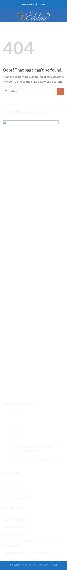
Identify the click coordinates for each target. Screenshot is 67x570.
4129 (15, 415)
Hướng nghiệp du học (17, 491)
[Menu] (5, 15)
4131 (15, 425)
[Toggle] (62, 484)
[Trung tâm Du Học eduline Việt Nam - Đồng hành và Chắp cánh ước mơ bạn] (33, 15)
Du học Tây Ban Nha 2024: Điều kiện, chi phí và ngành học (36, 449)
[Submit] (60, 91)
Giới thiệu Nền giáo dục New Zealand (36, 459)
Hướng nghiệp (12, 484)
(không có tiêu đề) (14, 519)
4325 (15, 436)
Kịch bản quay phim (16, 498)
